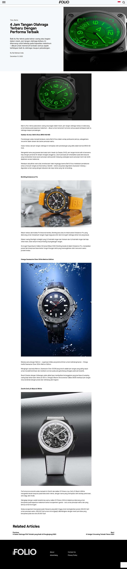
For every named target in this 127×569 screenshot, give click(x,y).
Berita (16, 20)
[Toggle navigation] (123, 2)
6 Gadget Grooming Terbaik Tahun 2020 (100, 534)
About (52, 552)
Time (11, 20)
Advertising (54, 555)
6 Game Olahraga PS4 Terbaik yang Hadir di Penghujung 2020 (34, 534)
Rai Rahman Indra (18, 53)
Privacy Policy (72, 555)
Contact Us (72, 552)
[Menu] (3, 2)
